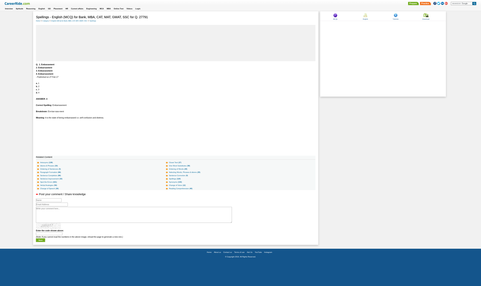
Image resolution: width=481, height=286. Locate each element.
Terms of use (239, 252)
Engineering (91, 9)
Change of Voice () (177, 185)
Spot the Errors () (48, 182)
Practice (425, 3)
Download (425, 19)
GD (49, 9)
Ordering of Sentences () (50, 169)
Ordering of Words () (178, 169)
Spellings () (175, 179)
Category (46, 21)
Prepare (413, 3)
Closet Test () (175, 162)
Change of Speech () (49, 188)
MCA (102, 9)
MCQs (335, 19)
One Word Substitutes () (179, 166)
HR (67, 9)
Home (38, 21)
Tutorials (396, 19)
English (41, 9)
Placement (58, 9)
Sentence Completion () (50, 175)
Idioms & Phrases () (49, 166)
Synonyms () (175, 182)
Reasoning (30, 9)
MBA (109, 9)
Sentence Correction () (178, 175)
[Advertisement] (176, 43)
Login (137, 9)
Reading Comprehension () (181, 188)
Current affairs (77, 9)
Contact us (227, 252)
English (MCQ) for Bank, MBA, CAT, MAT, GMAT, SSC (69, 21)
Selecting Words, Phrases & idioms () (184, 172)
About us (217, 252)
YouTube (258, 252)
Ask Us (249, 252)
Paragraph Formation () (50, 172)
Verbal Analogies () (48, 185)
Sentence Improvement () (51, 179)
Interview (9, 9)
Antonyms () (46, 162)
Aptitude (19, 9)
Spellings (93, 21)
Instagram (268, 252)
